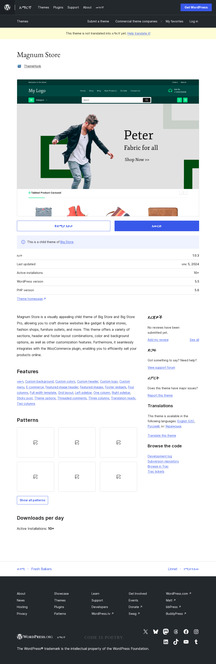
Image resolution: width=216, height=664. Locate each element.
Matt (171, 600)
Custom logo (109, 381)
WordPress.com (179, 593)
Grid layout (65, 392)
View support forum (161, 367)
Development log (160, 456)
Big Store (66, 242)
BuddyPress (176, 613)
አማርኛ (61, 637)
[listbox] (77, 459)
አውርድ (157, 226)
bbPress (173, 607)
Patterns (60, 613)
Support (97, 600)
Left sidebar (83, 392)
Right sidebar (121, 392)
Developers (100, 607)
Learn (95, 593)
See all (194, 340)
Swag (134, 613)
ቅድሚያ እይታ (63, 226)
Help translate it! (138, 33)
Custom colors (65, 381)
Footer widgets (115, 387)
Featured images (91, 387)
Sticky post (25, 398)
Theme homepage (30, 299)
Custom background (39, 381)
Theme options (45, 398)
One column (101, 392)
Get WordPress (196, 7)
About (21, 593)
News (21, 600)
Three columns (98, 398)
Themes (22, 21)
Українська (173, 426)
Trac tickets (156, 471)
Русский (153, 426)
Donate (136, 607)
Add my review (158, 340)
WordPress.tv (103, 613)
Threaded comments (72, 398)
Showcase (61, 593)
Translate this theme (162, 435)
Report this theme (160, 395)
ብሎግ (20, 381)
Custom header (87, 381)
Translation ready (123, 398)
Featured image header (62, 387)
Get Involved (138, 593)
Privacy (22, 613)
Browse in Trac (158, 466)
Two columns (26, 403)
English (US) (185, 421)
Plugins (59, 607)
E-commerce (35, 387)
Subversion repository (163, 461)
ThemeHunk (32, 66)
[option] (35, 442)
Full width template (43, 392)
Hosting (22, 607)
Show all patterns (32, 500)
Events (133, 600)
